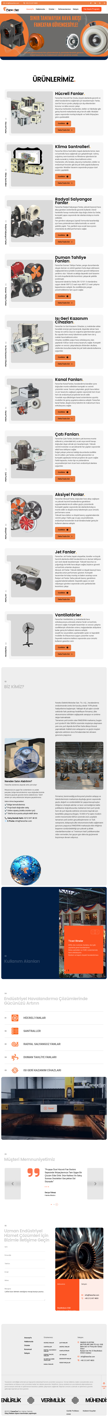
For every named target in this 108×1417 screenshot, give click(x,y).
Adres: (7, 1280)
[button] (93, 932)
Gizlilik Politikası (73, 1411)
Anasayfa (30, 9)
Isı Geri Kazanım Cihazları (71, 320)
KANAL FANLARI (48, 1364)
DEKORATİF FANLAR (65, 1358)
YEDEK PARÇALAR (64, 1362)
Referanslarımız (64, 9)
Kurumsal (28, 1349)
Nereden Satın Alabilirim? (18, 764)
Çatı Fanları (67, 434)
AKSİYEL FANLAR (64, 1346)
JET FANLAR (63, 1354)
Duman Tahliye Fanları (70, 259)
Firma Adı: (8, 1255)
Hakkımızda (28, 1341)
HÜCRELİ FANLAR (34, 1017)
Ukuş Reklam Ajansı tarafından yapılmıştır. (21, 1413)
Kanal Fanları (69, 379)
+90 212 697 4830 (31, 3)
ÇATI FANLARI (63, 1342)
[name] (91, 3)
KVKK (69, 1414)
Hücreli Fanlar (70, 93)
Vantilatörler (68, 615)
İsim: (6, 1247)
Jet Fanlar (66, 552)
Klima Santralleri (73, 146)
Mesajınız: (8, 1289)
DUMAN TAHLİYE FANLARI (40, 1057)
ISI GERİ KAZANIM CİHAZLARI (42, 1070)
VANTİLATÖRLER (64, 1350)
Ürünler (51, 9)
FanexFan (14, 1411)
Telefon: (7, 1263)
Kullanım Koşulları (89, 1411)
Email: (7, 1272)
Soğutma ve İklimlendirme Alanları (83, 942)
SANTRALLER (32, 1031)
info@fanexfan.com (12, 3)
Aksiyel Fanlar (70, 494)
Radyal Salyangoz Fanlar (73, 200)
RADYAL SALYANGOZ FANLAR (42, 1044)
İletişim (75, 9)
